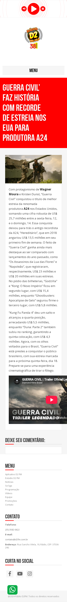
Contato (9, 504)
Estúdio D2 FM (12, 478)
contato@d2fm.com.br (16, 539)
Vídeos (8, 493)
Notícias (9, 481)
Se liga (8, 485)
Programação (12, 489)
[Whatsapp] (12, 590)
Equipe (8, 497)
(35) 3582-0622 (12, 529)
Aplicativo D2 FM (13, 474)
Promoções (11, 500)
